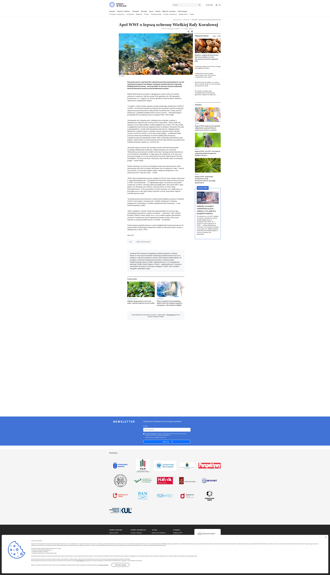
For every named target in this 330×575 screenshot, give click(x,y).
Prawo (146, 14)
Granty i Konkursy (170, 14)
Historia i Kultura (123, 11)
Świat (197, 123)
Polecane (202, 188)
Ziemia (157, 11)
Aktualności (186, 19)
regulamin (153, 433)
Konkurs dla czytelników (159, 532)
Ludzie (191, 14)
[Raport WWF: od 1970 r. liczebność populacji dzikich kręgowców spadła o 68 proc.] (208, 144)
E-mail (145, 426)
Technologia (182, 11)
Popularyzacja (156, 14)
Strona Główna (177, 19)
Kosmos (112, 11)
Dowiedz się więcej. (104, 565)
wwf (130, 242)
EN (220, 5)
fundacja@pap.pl (80, 560)
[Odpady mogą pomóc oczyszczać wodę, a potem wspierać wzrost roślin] (141, 294)
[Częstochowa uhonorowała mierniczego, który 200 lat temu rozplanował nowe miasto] (208, 75)
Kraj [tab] (214, 36)
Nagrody (139, 14)
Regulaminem (171, 315)
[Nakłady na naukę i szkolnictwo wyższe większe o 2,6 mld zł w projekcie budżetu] (208, 213)
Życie (151, 11)
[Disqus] (156, 345)
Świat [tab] (219, 36)
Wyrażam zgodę (120, 565)
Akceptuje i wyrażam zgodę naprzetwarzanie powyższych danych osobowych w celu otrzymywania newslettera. (165, 434)
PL (216, 5)
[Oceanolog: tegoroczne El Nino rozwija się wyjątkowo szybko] (208, 67)
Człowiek (135, 11)
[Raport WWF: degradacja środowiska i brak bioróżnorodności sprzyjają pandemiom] (208, 171)
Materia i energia (169, 11)
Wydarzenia (183, 14)
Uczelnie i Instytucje (116, 14)
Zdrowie (144, 11)
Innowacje (130, 14)
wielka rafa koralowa (143, 242)
